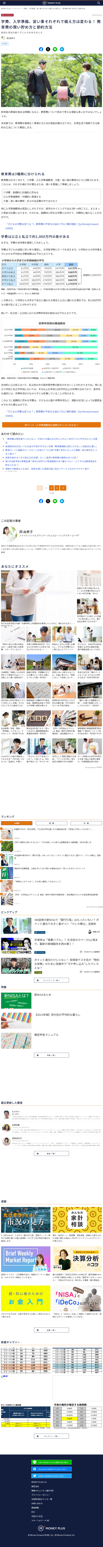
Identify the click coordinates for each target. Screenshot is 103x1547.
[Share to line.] (55, 49)
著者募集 (35, 1507)
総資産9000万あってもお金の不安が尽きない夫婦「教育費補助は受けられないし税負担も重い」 (51, 446)
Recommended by (90, 767)
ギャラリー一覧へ (51, 1436)
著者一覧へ (51, 1153)
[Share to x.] (48, 49)
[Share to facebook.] (41, 49)
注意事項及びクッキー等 (41, 1499)
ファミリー (17, 8)
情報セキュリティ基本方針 (42, 1490)
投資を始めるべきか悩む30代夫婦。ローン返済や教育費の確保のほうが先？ (41, 457)
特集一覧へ (51, 1055)
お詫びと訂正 (37, 1516)
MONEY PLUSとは (39, 1482)
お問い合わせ (37, 1503)
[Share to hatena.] (62, 49)
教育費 (4, 43)
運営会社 (35, 1486)
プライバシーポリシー (40, 1494)
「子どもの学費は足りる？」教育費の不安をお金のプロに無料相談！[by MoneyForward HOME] (51, 226)
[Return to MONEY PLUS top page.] (51, 2)
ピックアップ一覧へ (51, 980)
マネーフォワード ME (40, 1520)
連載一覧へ (51, 1330)
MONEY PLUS (6, 8)
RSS (33, 1512)
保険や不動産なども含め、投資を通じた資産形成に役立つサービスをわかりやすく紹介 (47, 468)
